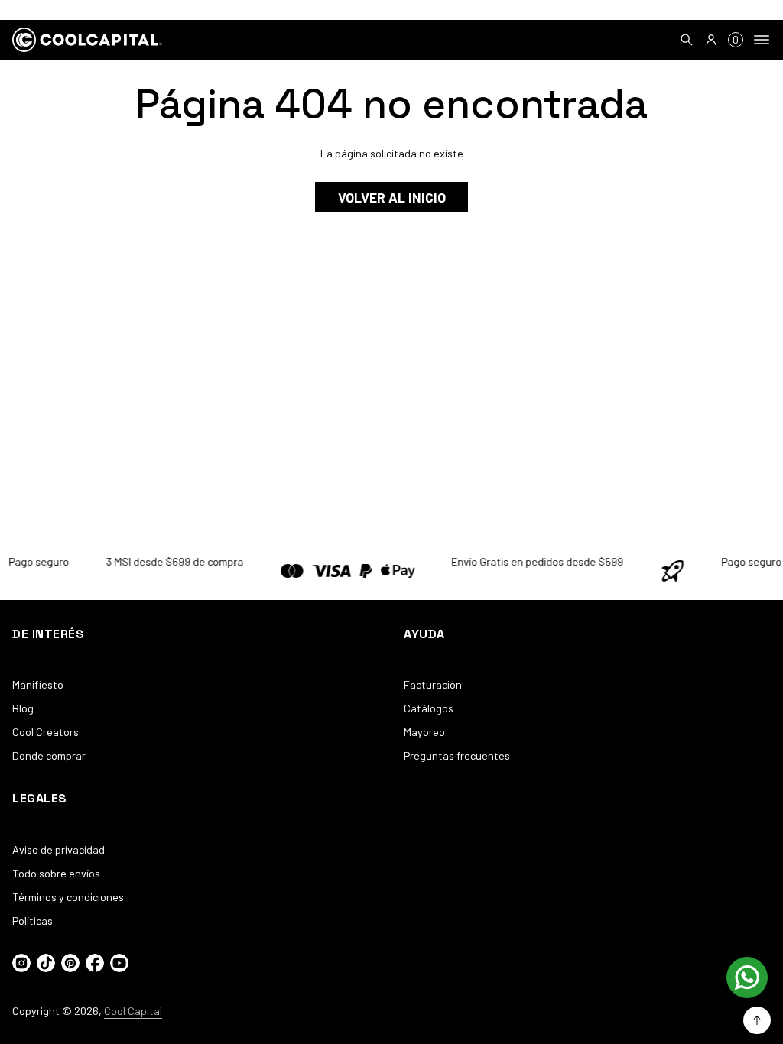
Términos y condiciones (68, 896)
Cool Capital (133, 1010)
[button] (686, 40)
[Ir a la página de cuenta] (711, 40)
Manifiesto (37, 684)
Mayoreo (424, 731)
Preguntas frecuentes (457, 755)
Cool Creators (45, 731)
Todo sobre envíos (56, 873)
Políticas (32, 920)
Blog (23, 708)
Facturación (433, 684)
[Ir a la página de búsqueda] (686, 40)
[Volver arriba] (757, 1020)
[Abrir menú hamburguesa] (761, 40)
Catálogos (428, 708)
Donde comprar (49, 755)
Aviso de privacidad (58, 849)
